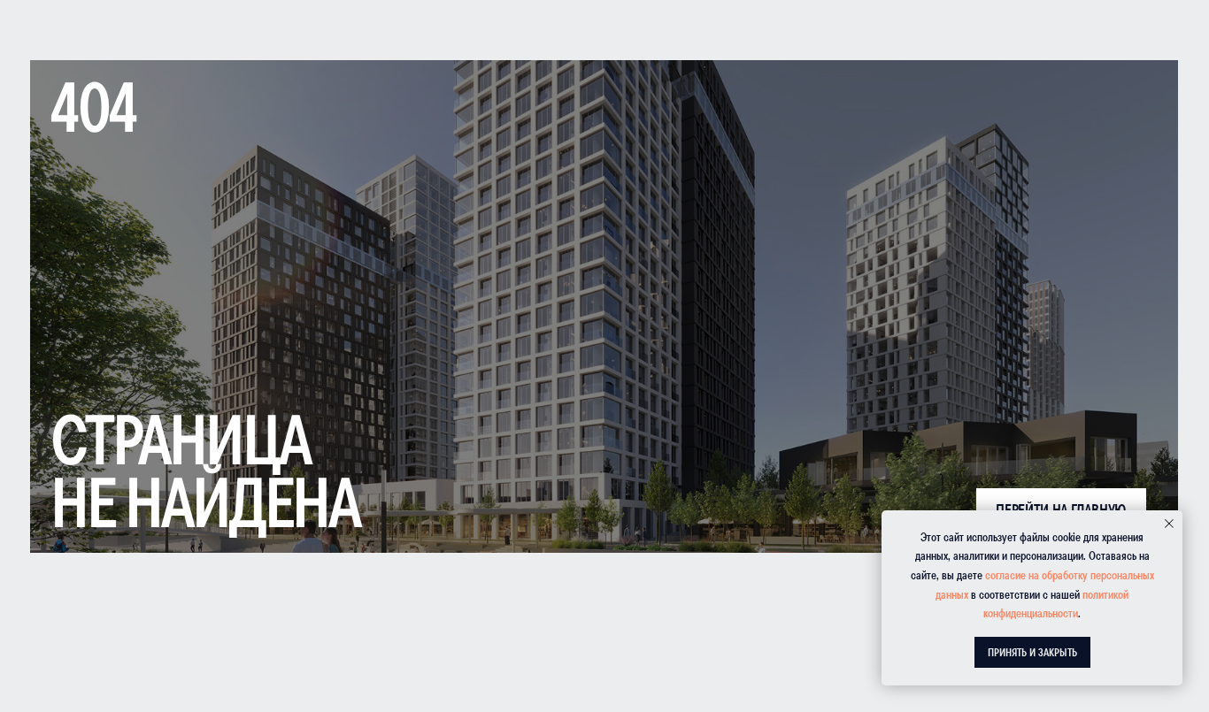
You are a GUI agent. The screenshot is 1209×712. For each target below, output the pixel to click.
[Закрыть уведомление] (1169, 523)
